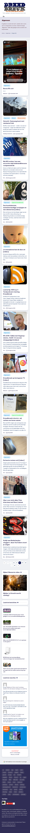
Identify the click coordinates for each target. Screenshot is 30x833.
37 (16, 562)
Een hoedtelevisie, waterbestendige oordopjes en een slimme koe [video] (14, 208)
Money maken (21, 118)
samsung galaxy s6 (6, 787)
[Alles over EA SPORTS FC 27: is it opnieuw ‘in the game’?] (7, 636)
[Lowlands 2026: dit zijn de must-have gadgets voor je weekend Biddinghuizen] (7, 611)
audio (21, 770)
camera (4, 772)
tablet (10, 791)
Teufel (15, 791)
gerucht (4, 774)
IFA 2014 (19, 774)
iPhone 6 (16, 777)
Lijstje (24, 777)
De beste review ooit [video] (13, 460)
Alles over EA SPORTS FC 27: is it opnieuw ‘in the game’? (14, 640)
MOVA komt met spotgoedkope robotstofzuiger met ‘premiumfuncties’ (14, 658)
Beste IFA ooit (8, 88)
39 (22, 562)
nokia (14, 782)
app (12, 770)
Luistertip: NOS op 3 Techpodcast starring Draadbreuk (11, 292)
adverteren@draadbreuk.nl (8, 826)
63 (14, 565)
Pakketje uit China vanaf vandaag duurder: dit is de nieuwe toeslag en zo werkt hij (15, 688)
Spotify (15, 789)
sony (11, 789)
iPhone (10, 777)
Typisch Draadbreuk (17, 202)
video (9, 794)
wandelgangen (16, 794)
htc (14, 774)
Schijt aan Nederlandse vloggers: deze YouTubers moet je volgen (15, 543)
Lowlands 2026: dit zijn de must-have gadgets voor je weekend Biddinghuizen (14, 615)
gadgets (16, 772)
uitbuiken (21, 791)
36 (13, 562)
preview (11, 784)
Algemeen (7, 85)
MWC (10, 779)
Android (7, 770)
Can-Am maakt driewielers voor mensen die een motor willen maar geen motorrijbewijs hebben (14, 628)
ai (3, 770)
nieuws (9, 782)
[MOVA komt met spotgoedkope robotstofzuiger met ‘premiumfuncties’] (7, 650)
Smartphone (15, 787)
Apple (16, 770)
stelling (20, 789)
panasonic (5, 784)
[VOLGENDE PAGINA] (18, 565)
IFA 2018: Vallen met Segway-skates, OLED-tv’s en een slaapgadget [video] (14, 338)
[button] (4, 562)
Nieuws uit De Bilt (15, 754)
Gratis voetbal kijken (15, 752)
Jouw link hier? (15, 751)
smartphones (22, 787)
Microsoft (5, 779)
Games (21, 772)
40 (25, 562)
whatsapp (23, 794)
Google (9, 774)
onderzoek (20, 782)
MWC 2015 (15, 779)
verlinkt (4, 794)
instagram (5, 777)
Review (16, 784)
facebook (10, 772)
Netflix (4, 782)
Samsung (22, 784)
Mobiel (14, 118)
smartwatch (5, 789)
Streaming (5, 791)
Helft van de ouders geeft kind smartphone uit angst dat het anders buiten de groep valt (15, 670)
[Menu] (3, 16)
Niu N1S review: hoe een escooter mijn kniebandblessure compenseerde (15, 163)
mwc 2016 (22, 779)
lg (20, 777)
